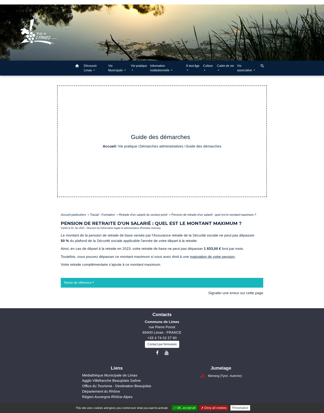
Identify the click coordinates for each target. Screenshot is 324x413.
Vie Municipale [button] (116, 68)
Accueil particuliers (74, 214)
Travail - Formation (103, 214)
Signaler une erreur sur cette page (235, 293)
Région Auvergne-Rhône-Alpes (107, 397)
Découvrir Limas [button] (90, 68)
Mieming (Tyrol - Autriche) (225, 375)
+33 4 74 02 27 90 (162, 338)
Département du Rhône (101, 391)
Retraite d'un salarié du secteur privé (143, 214)
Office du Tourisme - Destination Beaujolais (116, 386)
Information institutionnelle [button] (160, 68)
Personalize (240, 407)
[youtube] (166, 353)
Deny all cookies (215, 407)
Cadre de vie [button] (225, 65)
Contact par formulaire (162, 344)
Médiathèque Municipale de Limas (109, 375)
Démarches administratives (161, 146)
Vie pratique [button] (139, 65)
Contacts (162, 314)
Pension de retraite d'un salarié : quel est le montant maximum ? (213, 214)
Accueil (109, 146)
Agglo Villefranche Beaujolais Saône (111, 380)
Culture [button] (208, 65)
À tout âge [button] (193, 65)
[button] (77, 66)
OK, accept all (185, 407)
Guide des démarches (203, 146)
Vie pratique (127, 146)
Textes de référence (78, 282)
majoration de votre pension (212, 257)
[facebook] (157, 353)
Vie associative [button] (245, 68)
